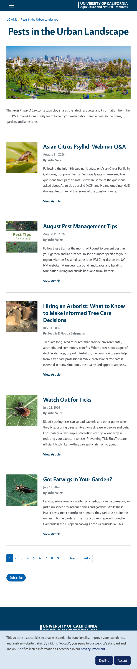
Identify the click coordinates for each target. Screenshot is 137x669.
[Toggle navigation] (11, 5)
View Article (51, 201)
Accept (122, 660)
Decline (104, 660)
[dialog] (68, 649)
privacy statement (93, 649)
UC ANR (11, 19)
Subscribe (16, 577)
